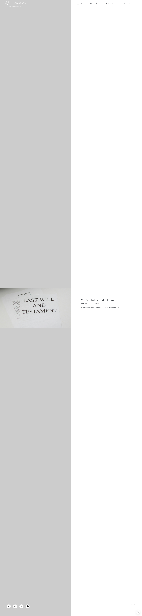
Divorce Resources (96, 4)
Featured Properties (129, 4)
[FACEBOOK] (9, 606)
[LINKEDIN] (21, 606)
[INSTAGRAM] (15, 606)
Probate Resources (112, 4)
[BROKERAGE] (28, 606)
